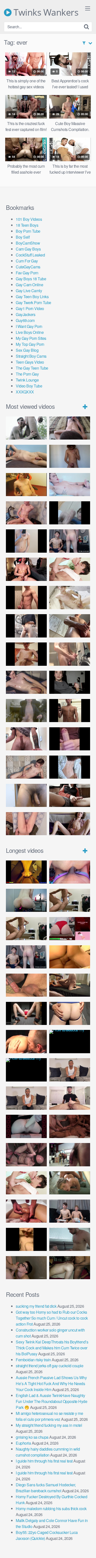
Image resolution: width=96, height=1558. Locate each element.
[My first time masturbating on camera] (69, 767)
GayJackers (25, 314)
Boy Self (23, 237)
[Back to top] (87, 1547)
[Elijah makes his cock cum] (26, 569)
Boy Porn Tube (28, 231)
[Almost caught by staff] (26, 540)
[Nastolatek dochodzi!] (69, 823)
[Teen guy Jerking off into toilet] (26, 738)
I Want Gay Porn (29, 326)
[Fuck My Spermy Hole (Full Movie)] (69, 956)
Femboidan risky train (33, 1360)
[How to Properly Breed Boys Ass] (26, 1239)
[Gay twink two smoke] (69, 540)
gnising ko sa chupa (32, 1437)
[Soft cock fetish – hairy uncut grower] (26, 795)
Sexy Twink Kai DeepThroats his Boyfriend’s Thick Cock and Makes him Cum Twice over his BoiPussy (52, 1348)
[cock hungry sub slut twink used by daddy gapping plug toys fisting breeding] (26, 872)
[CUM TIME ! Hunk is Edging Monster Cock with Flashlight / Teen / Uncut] (69, 625)
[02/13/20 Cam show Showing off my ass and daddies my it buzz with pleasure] (26, 900)
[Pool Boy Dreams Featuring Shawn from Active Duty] (69, 1182)
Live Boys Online (30, 332)
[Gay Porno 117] (26, 1154)
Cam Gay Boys (28, 249)
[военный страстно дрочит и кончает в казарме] (26, 823)
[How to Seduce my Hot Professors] (69, 1041)
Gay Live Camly (29, 290)
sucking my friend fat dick (36, 1306)
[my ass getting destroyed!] (69, 1267)
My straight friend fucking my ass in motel (49, 1425)
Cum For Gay (27, 261)
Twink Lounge (27, 380)
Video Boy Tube (29, 386)
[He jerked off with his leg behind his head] (26, 767)
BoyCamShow (28, 243)
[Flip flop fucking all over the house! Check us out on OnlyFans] (69, 985)
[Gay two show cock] (69, 1211)
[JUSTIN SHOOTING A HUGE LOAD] (26, 597)
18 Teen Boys (27, 225)
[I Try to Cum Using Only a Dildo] (26, 1126)
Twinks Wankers (45, 12)
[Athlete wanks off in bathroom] (69, 710)
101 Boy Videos (29, 219)
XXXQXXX (25, 392)
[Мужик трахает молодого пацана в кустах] (26, 428)
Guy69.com (25, 320)
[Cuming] (69, 512)
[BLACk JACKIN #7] (69, 1069)
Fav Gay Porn (27, 273)
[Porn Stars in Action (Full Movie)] (69, 1126)
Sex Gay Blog (27, 350)
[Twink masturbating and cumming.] (26, 654)
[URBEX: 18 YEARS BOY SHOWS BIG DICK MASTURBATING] (26, 625)
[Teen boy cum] (26, 710)
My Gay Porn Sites (31, 338)
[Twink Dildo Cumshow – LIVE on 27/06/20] (26, 682)
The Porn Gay (27, 374)
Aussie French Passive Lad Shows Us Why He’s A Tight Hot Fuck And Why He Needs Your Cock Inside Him (51, 1383)
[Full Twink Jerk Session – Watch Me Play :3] (69, 597)
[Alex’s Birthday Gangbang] (69, 1239)
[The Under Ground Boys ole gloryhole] (69, 1013)
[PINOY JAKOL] (69, 484)
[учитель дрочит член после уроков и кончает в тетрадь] (26, 512)
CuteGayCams (28, 267)
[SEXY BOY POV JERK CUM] (69, 428)
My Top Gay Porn (30, 344)
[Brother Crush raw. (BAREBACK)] (26, 1267)
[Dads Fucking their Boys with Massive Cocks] (26, 1041)
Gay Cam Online (29, 284)
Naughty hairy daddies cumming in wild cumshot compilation (48, 1452)
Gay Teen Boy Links (32, 296)
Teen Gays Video (30, 362)
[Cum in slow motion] (69, 795)
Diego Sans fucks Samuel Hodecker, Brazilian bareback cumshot (46, 1488)
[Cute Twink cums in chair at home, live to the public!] (26, 484)
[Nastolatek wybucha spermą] (69, 456)
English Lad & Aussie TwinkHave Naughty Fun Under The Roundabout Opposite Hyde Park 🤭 (51, 1401)
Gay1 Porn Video (30, 308)
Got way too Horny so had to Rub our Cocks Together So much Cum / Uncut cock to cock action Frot (52, 1318)
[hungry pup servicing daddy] (26, 1013)
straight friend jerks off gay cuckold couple (49, 1365)
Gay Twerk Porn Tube (33, 302)
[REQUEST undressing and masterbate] (69, 654)
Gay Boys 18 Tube (31, 279)
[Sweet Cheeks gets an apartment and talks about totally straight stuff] (69, 928)
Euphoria (23, 1443)
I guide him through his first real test (44, 1461)
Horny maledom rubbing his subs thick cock (51, 1508)
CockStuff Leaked (30, 255)
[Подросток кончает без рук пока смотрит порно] (26, 456)
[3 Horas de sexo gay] (69, 900)
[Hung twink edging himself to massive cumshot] (69, 738)
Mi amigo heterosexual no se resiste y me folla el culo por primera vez (49, 1416)
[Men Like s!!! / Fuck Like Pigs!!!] (26, 985)
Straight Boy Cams (31, 356)
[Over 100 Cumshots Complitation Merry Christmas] (69, 1154)
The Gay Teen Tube (32, 368)
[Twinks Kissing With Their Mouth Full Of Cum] (69, 569)
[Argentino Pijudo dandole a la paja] (69, 682)
